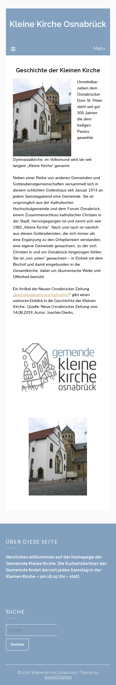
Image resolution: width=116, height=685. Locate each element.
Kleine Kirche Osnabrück (58, 24)
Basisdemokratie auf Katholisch (42, 294)
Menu (99, 48)
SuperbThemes (58, 677)
